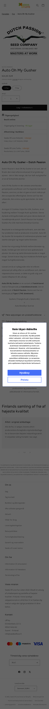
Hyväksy (24, 372)
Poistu (24, 379)
